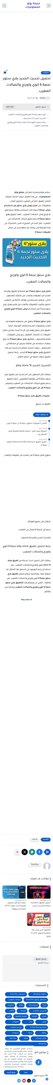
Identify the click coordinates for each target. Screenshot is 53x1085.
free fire (13, 1038)
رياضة (44, 1033)
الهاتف (34, 1016)
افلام (21, 1005)
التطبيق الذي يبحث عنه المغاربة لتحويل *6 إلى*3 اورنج (41, 933)
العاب (44, 1016)
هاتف (26, 1038)
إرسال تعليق (41, 959)
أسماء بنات (33, 1005)
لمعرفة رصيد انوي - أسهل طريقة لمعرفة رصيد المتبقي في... (27, 432)
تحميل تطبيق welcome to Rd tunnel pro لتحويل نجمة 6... (27, 443)
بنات (30, 1022)
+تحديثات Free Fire (17, 994)
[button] (39, 852)
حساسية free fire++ (38, 1027)
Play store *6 (26, 600)
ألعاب (11, 1011)
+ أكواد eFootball (39, 994)
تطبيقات (15, 1022)
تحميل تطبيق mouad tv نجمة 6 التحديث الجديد (41, 904)
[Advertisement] (26, 42)
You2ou (42, 98)
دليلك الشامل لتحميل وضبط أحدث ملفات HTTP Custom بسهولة (15, 906)
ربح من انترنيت (16, 1027)
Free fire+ (42, 1044)
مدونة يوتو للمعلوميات (32, 5)
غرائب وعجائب (40, 1038)
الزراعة (23, 1011)
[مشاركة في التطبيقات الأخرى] (17, 852)
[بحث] (4, 6)
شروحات (15, 1033)
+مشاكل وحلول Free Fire (36, 1000)
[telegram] (19, 1081)
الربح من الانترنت (39, 1011)
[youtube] (24, 1081)
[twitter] (29, 1081)
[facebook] (38, 1062)
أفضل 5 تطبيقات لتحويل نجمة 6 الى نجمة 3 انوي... (26, 424)
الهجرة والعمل (21, 1016)
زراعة (30, 1033)
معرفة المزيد (11, 1072)
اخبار (44, 1005)
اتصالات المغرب (14, 1000)
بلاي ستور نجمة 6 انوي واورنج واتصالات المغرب (27, 115)
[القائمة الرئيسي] (49, 6)
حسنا (26, 1072)
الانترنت (46, 73)
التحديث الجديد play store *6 (34, 119)
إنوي (8, 1016)
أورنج (44, 1022)
